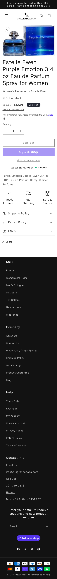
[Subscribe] (47, 526)
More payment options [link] (28, 160)
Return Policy (14, 438)
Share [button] (9, 241)
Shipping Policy (15, 358)
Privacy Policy (14, 430)
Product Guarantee (17, 372)
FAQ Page (11, 408)
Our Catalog (13, 365)
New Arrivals (14, 307)
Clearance (12, 314)
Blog (8, 380)
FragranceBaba (22, 575)
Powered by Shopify (40, 575)
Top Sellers (12, 300)
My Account (13, 415)
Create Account (15, 423)
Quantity (7, 124)
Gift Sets (11, 292)
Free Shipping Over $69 (13, 109)
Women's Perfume (17, 277)
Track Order (13, 401)
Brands (10, 270)
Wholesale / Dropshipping (21, 350)
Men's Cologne (15, 285)
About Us (11, 335)
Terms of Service (16, 445)
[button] (6, 15)
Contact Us (13, 343)
